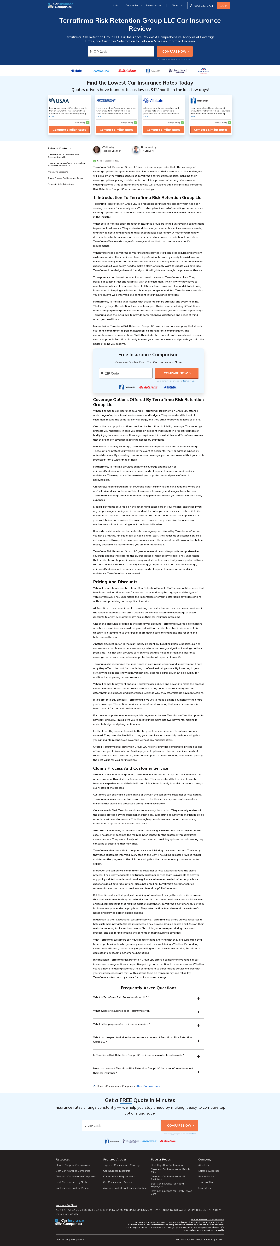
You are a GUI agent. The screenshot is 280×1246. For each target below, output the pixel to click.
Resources (152, 5)
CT (81, 1210)
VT (221, 1210)
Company (204, 1159)
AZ (69, 1210)
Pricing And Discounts (58, 172)
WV (67, 1214)
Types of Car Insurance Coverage (122, 1165)
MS (143, 1210)
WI (71, 1214)
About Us (203, 1165)
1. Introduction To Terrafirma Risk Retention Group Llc (63, 155)
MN (138, 1210)
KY (113, 1210)
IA (110, 1210)
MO (147, 1210)
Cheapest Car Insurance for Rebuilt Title (170, 1171)
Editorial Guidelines (209, 1170)
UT (217, 1210)
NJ (164, 1210)
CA (73, 1210)
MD (126, 1210)
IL (104, 1210)
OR (190, 1210)
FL (93, 1210)
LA (117, 1210)
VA (57, 1214)
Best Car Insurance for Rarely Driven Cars (171, 1192)
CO (77, 1210)
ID (101, 1210)
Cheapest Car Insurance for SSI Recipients (168, 1178)
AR (65, 1210)
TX (213, 1210)
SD (204, 1210)
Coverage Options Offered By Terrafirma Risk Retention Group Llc (67, 164)
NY (167, 1210)
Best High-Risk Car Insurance (167, 1165)
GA (97, 1210)
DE (85, 1210)
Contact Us (204, 1188)
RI (197, 1210)
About (175, 5)
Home (100, 1086)
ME (121, 1210)
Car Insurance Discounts (116, 1170)
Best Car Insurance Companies (73, 1170)
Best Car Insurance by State (72, 1182)
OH (185, 1210)
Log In (224, 5)
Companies (132, 5)
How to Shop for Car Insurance (73, 1165)
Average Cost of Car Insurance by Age (125, 1188)
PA (193, 1210)
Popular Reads (161, 1159)
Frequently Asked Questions (61, 184)
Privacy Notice (206, 1176)
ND (176, 1210)
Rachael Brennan (111, 150)
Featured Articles (115, 1159)
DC (90, 1210)
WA (181, 1210)
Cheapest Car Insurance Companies (76, 1176)
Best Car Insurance (148, 1086)
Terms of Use (186, 59)
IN (107, 1210)
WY (76, 1214)
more (51, 116)
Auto (115, 5)
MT (152, 1210)
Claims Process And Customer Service (65, 178)
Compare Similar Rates (69, 129)
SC (200, 1210)
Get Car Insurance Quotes (117, 1182)
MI (134, 1210)
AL (57, 1210)
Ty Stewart (147, 150)
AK (61, 1210)
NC (172, 1210)
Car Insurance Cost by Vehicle (72, 1188)
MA (131, 1210)
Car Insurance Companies (120, 1086)
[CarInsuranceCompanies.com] (61, 5)
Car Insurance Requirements (119, 1176)
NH (160, 1210)
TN (208, 1210)
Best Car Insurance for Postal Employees (167, 1185)
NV (156, 1210)
